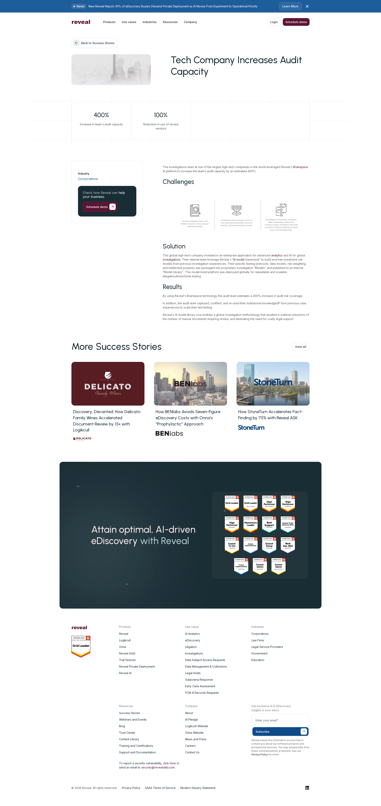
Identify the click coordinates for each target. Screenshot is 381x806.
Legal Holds (193, 673)
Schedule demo (296, 22)
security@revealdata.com (158, 767)
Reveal (123, 633)
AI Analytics (192, 633)
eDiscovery (192, 640)
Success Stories (129, 713)
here (173, 763)
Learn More (290, 6)
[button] (109, 22)
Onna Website (194, 732)
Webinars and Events (133, 719)
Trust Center (127, 732)
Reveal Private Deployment (137, 666)
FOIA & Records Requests (202, 692)
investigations (172, 259)
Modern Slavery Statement (197, 788)
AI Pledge (191, 719)
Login (274, 22)
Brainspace (300, 167)
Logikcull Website (196, 726)
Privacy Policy (259, 754)
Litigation (191, 646)
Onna (122, 646)
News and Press (195, 739)
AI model (239, 259)
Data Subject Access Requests (205, 660)
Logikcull (125, 640)
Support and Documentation (137, 752)
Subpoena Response (199, 679)
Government (259, 653)
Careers (190, 745)
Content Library (129, 739)
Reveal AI (125, 673)
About (189, 713)
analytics (277, 255)
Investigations (194, 653)
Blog (122, 726)
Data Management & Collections (206, 666)
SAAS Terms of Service (160, 788)
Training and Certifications (136, 745)
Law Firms (257, 640)
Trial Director (127, 660)
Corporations (88, 179)
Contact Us (192, 752)
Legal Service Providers (267, 646)
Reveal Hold (127, 653)
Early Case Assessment (200, 686)
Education (257, 660)
